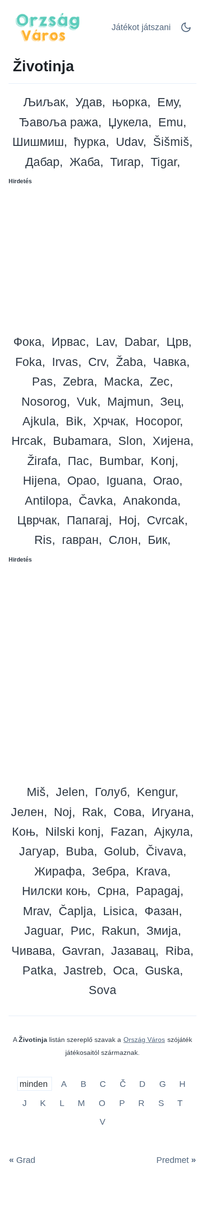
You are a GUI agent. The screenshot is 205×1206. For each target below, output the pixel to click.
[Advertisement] (102, 256)
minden (35, 1084)
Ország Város (144, 1039)
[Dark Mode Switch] (186, 30)
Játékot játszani (141, 27)
